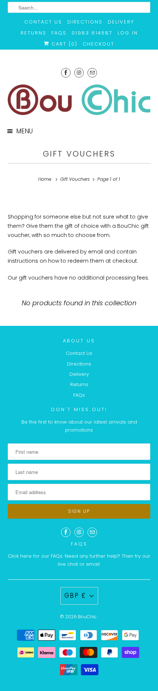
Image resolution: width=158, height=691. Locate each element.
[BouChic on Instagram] (79, 72)
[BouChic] (79, 99)
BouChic (88, 616)
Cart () (63, 43)
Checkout (98, 43)
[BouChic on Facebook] (66, 72)
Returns (33, 32)
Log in (128, 32)
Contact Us (43, 21)
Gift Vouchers (79, 153)
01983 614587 (92, 32)
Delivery (121, 21)
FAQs (59, 32)
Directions (85, 21)
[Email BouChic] (92, 72)
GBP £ (75, 595)
